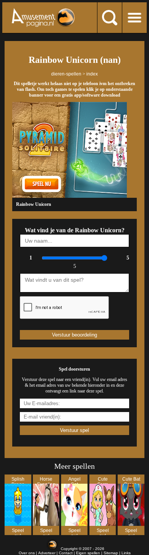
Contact (66, 553)
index (92, 74)
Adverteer (46, 553)
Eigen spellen (88, 553)
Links (126, 553)
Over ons (27, 553)
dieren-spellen (66, 74)
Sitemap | (112, 553)
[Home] (43, 17)
